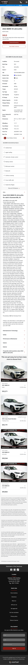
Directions (14, 597)
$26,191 (5, 425)
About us (14, 600)
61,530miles (23, 387)
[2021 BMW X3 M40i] (14, 372)
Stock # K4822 (5, 417)
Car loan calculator (14, 612)
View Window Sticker (12, 138)
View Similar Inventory (14, 46)
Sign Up (14, 648)
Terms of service (14, 620)
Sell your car (14, 604)
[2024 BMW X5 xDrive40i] (14, 472)
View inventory (14, 593)
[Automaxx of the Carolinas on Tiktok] (17, 569)
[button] (20, 2)
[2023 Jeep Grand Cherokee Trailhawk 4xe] (14, 405)
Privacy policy (14, 616)
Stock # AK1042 (5, 484)
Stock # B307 (5, 450)
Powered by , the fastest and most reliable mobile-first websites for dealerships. (14, 658)
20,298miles (23, 487)
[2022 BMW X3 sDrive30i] (14, 439)
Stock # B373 (5, 383)
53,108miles (23, 420)
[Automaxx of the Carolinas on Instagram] (14, 569)
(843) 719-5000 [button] (15, 583)
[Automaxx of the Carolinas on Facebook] (10, 569)
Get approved (14, 608)
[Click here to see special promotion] (14, 5)
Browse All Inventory (14, 42)
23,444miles (23, 454)
